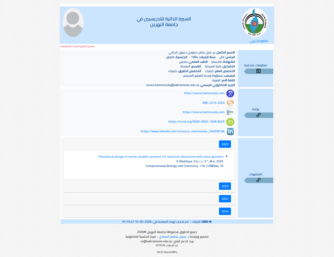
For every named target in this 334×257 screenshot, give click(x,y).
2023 (225, 186)
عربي (253, 41)
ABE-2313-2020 (213, 103)
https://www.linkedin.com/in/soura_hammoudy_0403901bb (183, 131)
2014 (225, 211)
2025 (225, 144)
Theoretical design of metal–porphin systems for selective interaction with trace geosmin (160, 156)
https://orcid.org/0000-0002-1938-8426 (196, 122)
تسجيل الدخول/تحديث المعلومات (77, 46)
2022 (225, 199)
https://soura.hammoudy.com (204, 112)
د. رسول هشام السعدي (174, 236)
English (263, 41)
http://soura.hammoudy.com (204, 93)
